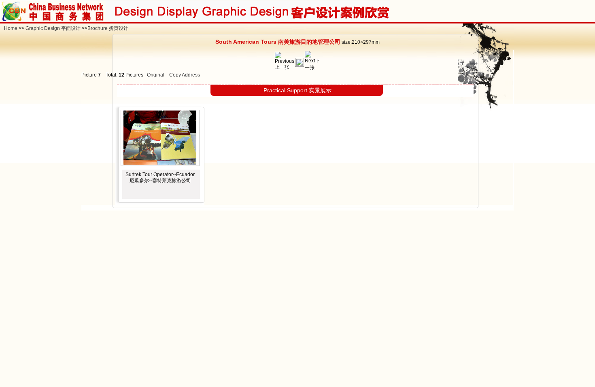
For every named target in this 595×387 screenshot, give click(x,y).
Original (155, 75)
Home (10, 28)
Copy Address (184, 75)
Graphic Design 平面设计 (53, 28)
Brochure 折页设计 (107, 28)
